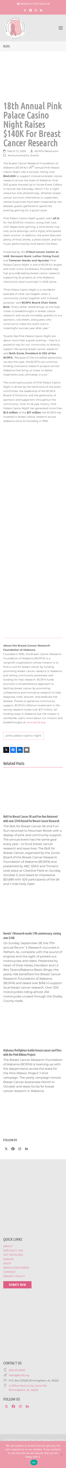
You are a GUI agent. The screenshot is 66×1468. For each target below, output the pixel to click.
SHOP (7, 1263)
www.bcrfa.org (35, 722)
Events (34, 155)
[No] (61, 1454)
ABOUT (8, 1246)
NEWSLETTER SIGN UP (35, 3)
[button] (61, 28)
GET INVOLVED (13, 1254)
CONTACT (9, 1272)
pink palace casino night (23, 735)
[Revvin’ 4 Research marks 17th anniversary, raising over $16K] (33, 909)
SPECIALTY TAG (13, 1250)
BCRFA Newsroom (47, 151)
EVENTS (8, 1259)
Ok (34, 1462)
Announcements (18, 155)
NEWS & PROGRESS (16, 1267)
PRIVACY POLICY (14, 1276)
